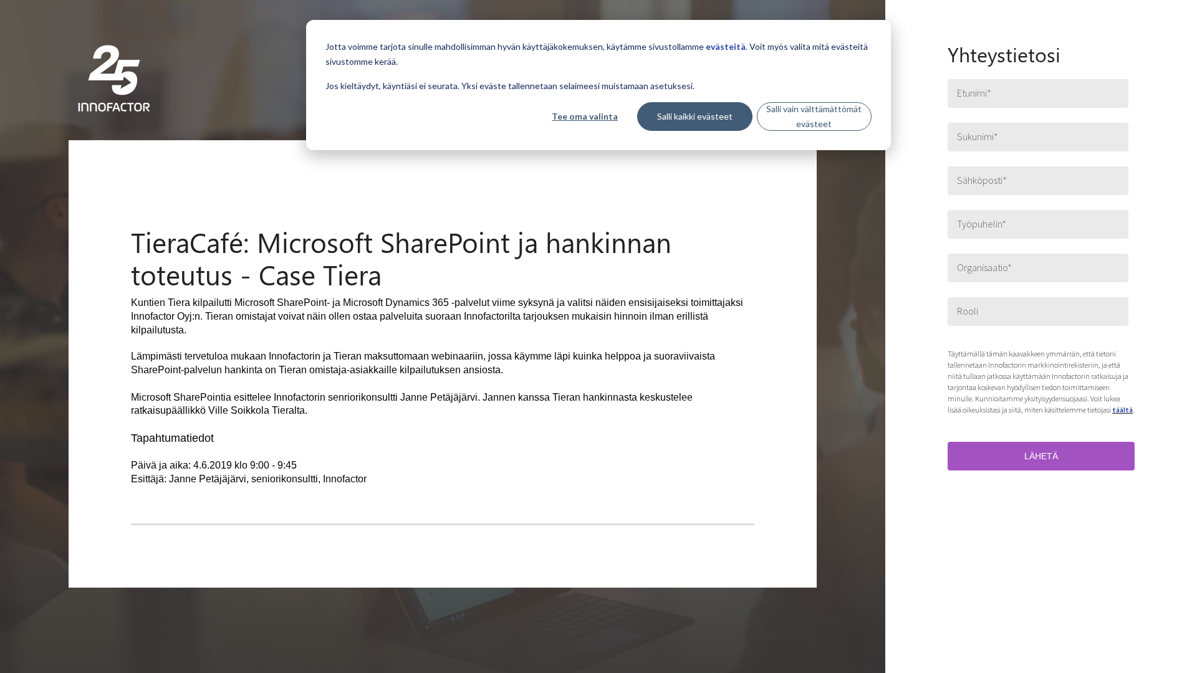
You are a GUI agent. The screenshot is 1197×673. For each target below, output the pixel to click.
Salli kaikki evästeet (695, 116)
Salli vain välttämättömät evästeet (814, 116)
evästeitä (726, 46)
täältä (1122, 409)
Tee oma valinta (585, 116)
